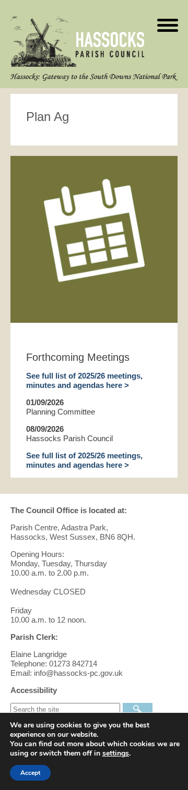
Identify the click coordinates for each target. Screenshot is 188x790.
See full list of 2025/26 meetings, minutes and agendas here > (84, 380)
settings (115, 753)
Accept (30, 773)
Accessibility (33, 690)
